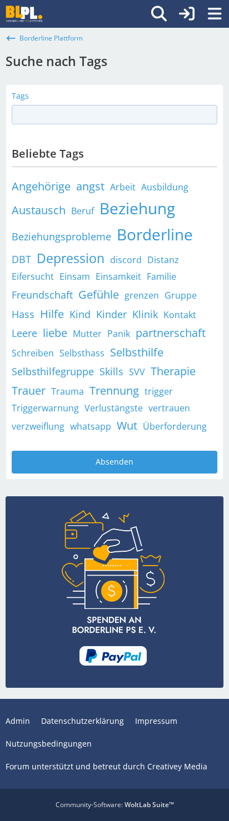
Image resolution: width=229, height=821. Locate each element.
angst (90, 186)
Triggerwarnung (45, 408)
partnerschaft (171, 332)
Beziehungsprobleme (61, 236)
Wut (127, 425)
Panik (118, 334)
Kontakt (179, 315)
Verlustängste (113, 408)
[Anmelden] (187, 14)
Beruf (82, 211)
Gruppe (181, 295)
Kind (80, 314)
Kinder (111, 314)
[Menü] (214, 14)
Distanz (163, 260)
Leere (24, 333)
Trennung (114, 390)
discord (126, 260)
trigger (159, 391)
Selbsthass (81, 353)
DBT (21, 259)
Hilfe (52, 313)
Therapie (173, 371)
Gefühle (98, 294)
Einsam (74, 276)
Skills (111, 371)
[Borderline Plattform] (24, 14)
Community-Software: (115, 804)
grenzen (142, 295)
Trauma (67, 391)
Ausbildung (164, 187)
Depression (70, 258)
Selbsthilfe (136, 352)
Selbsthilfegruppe (53, 371)
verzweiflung (38, 426)
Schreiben (33, 353)
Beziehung (137, 208)
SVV (137, 372)
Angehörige (41, 186)
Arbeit (123, 187)
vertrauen (169, 408)
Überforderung (175, 426)
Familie (161, 276)
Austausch (39, 210)
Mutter (87, 334)
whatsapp (90, 426)
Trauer (29, 390)
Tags (20, 95)
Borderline (155, 234)
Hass (23, 314)
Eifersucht (33, 276)
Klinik (145, 314)
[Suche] (159, 14)
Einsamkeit (118, 276)
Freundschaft (42, 294)
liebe (55, 332)
